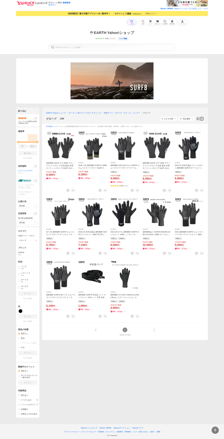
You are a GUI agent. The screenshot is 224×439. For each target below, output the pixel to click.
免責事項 (120, 432)
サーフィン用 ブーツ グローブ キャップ (85, 113)
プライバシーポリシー (71, 432)
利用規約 (101, 432)
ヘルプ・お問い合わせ (140, 432)
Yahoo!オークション (121, 428)
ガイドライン (110, 432)
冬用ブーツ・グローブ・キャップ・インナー (122, 113)
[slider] (18, 142)
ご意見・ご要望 (154, 432)
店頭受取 (22, 213)
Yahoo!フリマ (137, 428)
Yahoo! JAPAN (166, 9)
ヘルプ (205, 9)
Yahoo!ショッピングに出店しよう (187, 9)
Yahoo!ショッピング (89, 428)
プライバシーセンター (88, 432)
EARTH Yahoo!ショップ (56, 113)
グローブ (51, 118)
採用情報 (127, 432)
